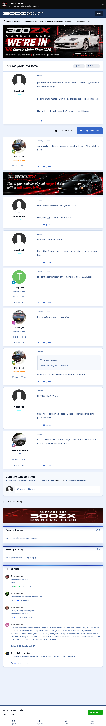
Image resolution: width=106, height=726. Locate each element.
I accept (96, 712)
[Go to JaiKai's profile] (7, 608)
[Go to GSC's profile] (7, 653)
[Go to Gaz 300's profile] (7, 594)
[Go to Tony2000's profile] (19, 277)
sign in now (59, 480)
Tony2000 (19, 287)
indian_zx (19, 327)
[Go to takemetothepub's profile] (19, 439)
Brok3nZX (17, 646)
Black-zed (19, 156)
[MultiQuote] (38, 167)
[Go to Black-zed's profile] (19, 146)
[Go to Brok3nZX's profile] (7, 625)
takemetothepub (19, 450)
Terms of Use (8, 714)
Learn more (5, 4)
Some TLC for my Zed (20, 652)
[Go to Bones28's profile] (7, 577)
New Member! (17, 576)
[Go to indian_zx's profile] (19, 317)
